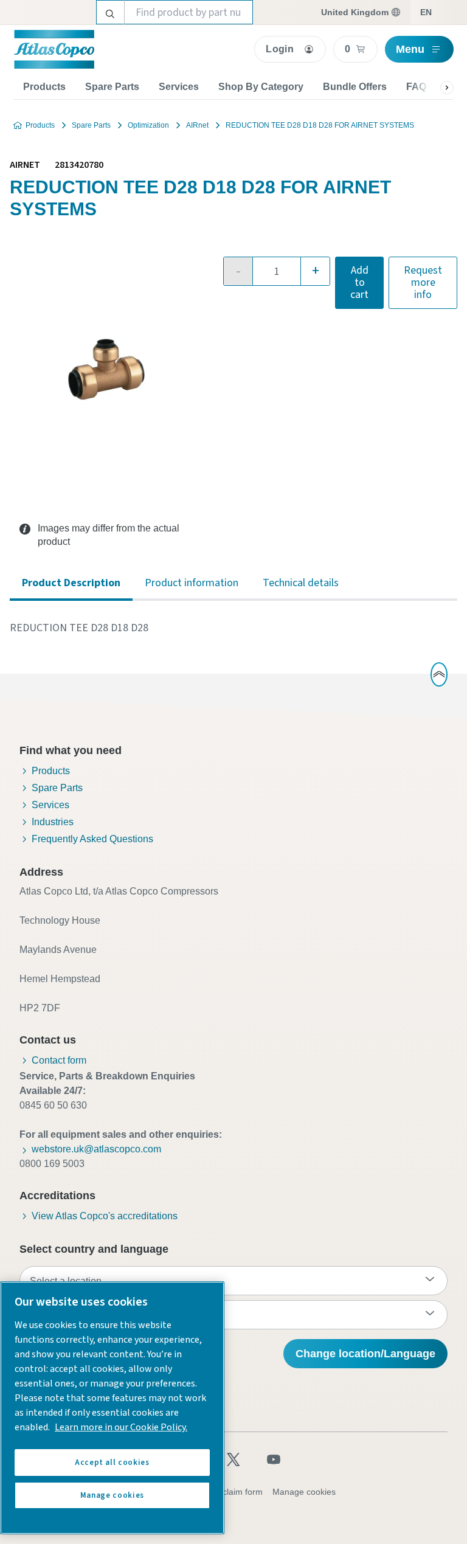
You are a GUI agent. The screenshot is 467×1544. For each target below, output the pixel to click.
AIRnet (197, 125)
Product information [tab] (191, 582)
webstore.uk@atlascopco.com (96, 1149)
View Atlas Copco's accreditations (105, 1216)
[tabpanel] (233, 628)
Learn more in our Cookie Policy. (121, 1427)
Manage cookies (304, 1492)
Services (179, 86)
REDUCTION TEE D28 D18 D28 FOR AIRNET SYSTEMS (320, 125)
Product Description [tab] (71, 582)
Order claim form (230, 1492)
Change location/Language (365, 1354)
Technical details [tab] (301, 582)
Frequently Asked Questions (92, 839)
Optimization (148, 125)
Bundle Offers (355, 86)
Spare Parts (112, 86)
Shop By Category (260, 86)
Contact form (59, 1060)
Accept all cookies (112, 1462)
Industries (53, 822)
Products (44, 86)
